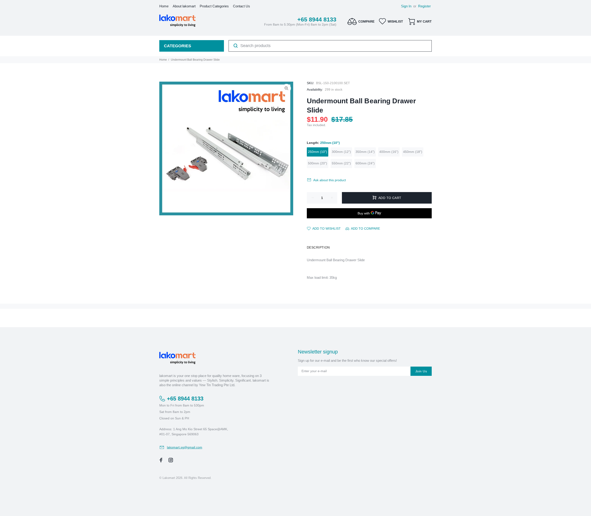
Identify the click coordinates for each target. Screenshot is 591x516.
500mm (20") (317, 163)
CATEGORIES (177, 46)
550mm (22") (341, 163)
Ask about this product (329, 180)
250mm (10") (317, 152)
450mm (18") (412, 152)
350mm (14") (365, 152)
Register (424, 6)
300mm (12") (341, 152)
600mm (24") (365, 163)
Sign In (406, 6)
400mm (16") (388, 152)
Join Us (421, 371)
